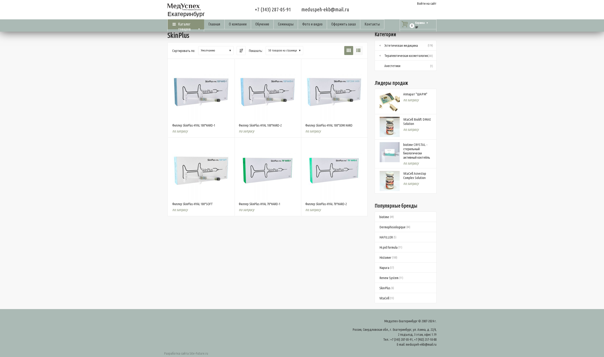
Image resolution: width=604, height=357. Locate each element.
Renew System (388, 278)
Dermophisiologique (392, 227)
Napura (384, 268)
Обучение (262, 24)
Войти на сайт (426, 3)
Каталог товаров (184, 25)
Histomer (385, 257)
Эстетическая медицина (401, 45)
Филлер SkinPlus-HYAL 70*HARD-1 (259, 204)
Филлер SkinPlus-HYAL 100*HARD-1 (193, 125)
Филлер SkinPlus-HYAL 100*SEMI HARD (328, 125)
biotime (384, 217)
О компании (238, 24)
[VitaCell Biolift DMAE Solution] (390, 127)
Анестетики (392, 66)
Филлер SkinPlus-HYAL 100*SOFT (192, 204)
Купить (200, 114)
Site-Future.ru (198, 353)
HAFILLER (386, 237)
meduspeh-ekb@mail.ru (325, 9)
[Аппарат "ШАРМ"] (390, 102)
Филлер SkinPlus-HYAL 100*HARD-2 (260, 125)
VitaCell (384, 298)
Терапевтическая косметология (406, 56)
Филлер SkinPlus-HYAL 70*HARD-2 (326, 204)
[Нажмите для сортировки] (241, 50)
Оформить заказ (343, 24)
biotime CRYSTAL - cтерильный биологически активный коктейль (416, 151)
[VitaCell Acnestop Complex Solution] (390, 181)
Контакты (372, 24)
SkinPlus (384, 288)
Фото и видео (312, 24)
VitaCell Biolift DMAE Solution (417, 121)
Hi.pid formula (388, 247)
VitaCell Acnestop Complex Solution (414, 175)
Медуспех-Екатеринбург (401, 321)
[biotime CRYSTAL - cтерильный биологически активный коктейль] (390, 152)
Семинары (286, 24)
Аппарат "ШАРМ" (415, 94)
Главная (214, 24)
